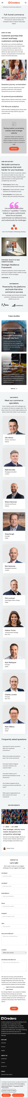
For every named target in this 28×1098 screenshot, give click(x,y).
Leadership (4, 1058)
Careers (3, 1062)
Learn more (4, 277)
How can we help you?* (7, 933)
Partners (3, 1046)
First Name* (4, 873)
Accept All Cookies (18, 1095)
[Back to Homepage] (14, 3)
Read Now (14, 148)
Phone (3, 903)
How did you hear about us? (8, 959)
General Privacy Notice (6, 1074)
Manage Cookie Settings (8, 1090)
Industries (3, 1042)
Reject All (6, 1095)
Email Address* (5, 893)
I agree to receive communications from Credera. (15, 988)
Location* (4, 949)
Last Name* (4, 883)
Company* (4, 913)
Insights (3, 1050)
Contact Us (4, 1066)
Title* (2, 923)
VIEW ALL (13, 388)
